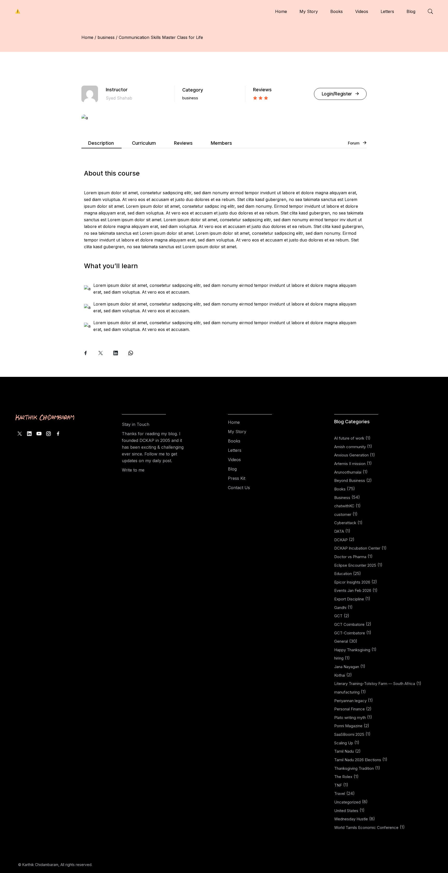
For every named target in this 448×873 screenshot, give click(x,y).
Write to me (133, 470)
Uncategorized (347, 802)
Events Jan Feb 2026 (352, 590)
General (341, 641)
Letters (234, 450)
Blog (232, 469)
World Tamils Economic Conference (366, 827)
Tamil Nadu (344, 751)
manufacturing (347, 692)
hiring (339, 658)
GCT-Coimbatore (349, 632)
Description (101, 143)
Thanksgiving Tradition (354, 768)
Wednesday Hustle (351, 818)
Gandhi (340, 607)
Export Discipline (349, 599)
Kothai (339, 675)
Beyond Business (349, 480)
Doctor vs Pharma (350, 556)
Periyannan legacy (350, 700)
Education (343, 573)
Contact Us (239, 487)
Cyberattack (345, 522)
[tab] (101, 144)
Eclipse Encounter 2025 (355, 565)
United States (346, 810)
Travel (339, 793)
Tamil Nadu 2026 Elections (357, 759)
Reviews (183, 143)
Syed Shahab (119, 98)
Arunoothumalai (347, 472)
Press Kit (236, 478)
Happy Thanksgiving (352, 649)
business (190, 97)
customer (342, 514)
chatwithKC (344, 505)
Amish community (350, 446)
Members (221, 143)
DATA (339, 531)
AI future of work (349, 438)
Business (342, 497)
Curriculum (144, 143)
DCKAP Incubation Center (357, 548)
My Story (237, 431)
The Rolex (343, 776)
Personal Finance (349, 708)
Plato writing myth (350, 717)
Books (234, 441)
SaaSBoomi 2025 (349, 734)
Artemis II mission (350, 463)
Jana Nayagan (346, 666)
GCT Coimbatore (349, 624)
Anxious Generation (351, 455)
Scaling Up (343, 742)
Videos (234, 459)
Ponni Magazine (348, 725)
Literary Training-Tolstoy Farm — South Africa (374, 683)
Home (234, 422)
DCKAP (341, 539)
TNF (338, 785)
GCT (338, 615)
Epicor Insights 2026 (352, 582)
